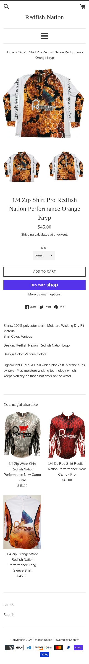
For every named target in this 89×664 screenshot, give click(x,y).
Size (44, 247)
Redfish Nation (44, 17)
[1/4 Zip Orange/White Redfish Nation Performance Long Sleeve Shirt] (22, 522)
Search (8, 615)
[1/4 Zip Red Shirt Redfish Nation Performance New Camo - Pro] (67, 435)
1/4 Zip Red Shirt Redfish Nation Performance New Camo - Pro (67, 469)
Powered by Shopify (66, 640)
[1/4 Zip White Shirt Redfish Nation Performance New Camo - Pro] (22, 435)
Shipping (27, 234)
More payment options (44, 294)
